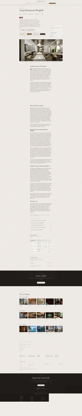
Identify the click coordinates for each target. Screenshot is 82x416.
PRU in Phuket (37, 194)
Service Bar (42, 398)
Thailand (23, 8)
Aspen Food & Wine (43, 404)
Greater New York (21, 404)
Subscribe (45, 393)
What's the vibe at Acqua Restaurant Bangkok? (37, 222)
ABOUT (53, 403)
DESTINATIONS (21, 403)
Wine (31, 405)
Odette (20, 400)
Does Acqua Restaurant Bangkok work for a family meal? (38, 220)
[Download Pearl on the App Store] (39, 388)
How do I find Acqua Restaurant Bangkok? (37, 229)
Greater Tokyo (21, 405)
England (20, 406)
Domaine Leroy (53, 399)
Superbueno (42, 399)
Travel (31, 406)
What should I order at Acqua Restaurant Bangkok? (38, 227)
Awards (53, 407)
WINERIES (53, 396)
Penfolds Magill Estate (54, 401)
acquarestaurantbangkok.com (54, 32)
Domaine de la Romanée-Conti (55, 398)
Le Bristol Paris (32, 400)
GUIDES (31, 403)
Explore (53, 404)
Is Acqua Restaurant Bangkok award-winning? (37, 225)
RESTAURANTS (21, 396)
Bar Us (42, 400)
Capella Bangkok (32, 397)
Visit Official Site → (41, 287)
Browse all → (61, 324)
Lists (52, 406)
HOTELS (31, 396)
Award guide (50, 262)
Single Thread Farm (22, 397)
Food (31, 404)
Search (52, 405)
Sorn (39, 88)
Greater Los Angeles (22, 407)
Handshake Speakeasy (43, 397)
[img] (20, 17)
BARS (42, 396)
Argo (41, 401)
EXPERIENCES (42, 403)
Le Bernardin (21, 398)
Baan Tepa (43, 88)
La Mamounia (32, 398)
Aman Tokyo (32, 399)
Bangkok (20, 8)
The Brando (32, 401)
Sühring (41, 126)
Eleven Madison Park (22, 401)
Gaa (44, 126)
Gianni (31, 242)
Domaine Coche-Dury (54, 400)
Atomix (20, 399)
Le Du (38, 88)
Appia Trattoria (32, 251)
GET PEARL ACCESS (41, 385)
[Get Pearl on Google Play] (43, 388)
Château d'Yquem (53, 397)
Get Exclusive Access (41, 282)
